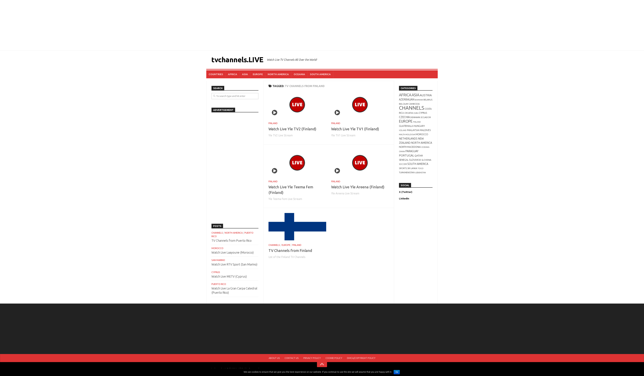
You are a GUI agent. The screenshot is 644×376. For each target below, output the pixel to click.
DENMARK (415, 117)
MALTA (402, 134)
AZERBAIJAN (406, 99)
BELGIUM (403, 103)
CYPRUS (215, 272)
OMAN (402, 151)
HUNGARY (419, 125)
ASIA (245, 74)
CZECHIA (404, 117)
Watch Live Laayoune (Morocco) (232, 252)
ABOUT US (274, 358)
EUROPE (258, 74)
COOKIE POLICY (334, 358)
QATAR (419, 155)
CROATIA (408, 113)
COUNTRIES (216, 74)
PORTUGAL (406, 155)
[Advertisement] (322, 25)
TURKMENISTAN (407, 172)
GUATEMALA (406, 125)
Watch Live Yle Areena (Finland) (357, 187)
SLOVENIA (426, 160)
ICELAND (403, 130)
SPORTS (403, 168)
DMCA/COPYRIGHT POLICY (361, 358)
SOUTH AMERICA (320, 74)
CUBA (415, 113)
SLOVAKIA (415, 159)
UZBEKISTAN (420, 172)
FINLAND (273, 123)
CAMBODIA (414, 104)
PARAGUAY (411, 151)
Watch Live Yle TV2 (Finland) (292, 129)
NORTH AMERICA (278, 74)
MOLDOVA (410, 134)
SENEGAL (404, 159)
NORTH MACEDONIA (410, 147)
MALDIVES (425, 130)
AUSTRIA (426, 95)
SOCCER (403, 164)
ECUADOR (426, 117)
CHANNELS (274, 245)
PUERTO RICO (218, 284)
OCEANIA (299, 74)
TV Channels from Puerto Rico (231, 240)
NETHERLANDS (408, 138)
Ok (396, 372)
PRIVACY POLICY (312, 358)
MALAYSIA (413, 129)
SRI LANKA (412, 168)
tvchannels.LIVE (237, 60)
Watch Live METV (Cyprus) (229, 276)
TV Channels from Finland (290, 250)
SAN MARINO (218, 260)
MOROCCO (217, 248)
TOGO (420, 168)
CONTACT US (292, 358)
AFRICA (232, 74)
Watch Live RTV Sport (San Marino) (234, 264)
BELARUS (427, 99)
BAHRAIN (419, 100)
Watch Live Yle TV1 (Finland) (355, 129)
